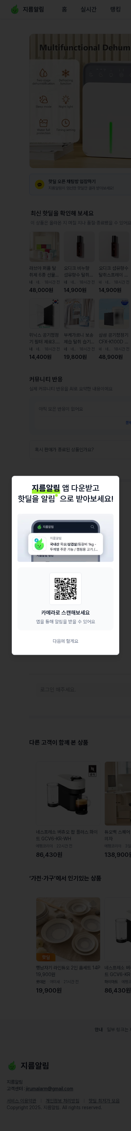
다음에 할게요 (65, 641)
